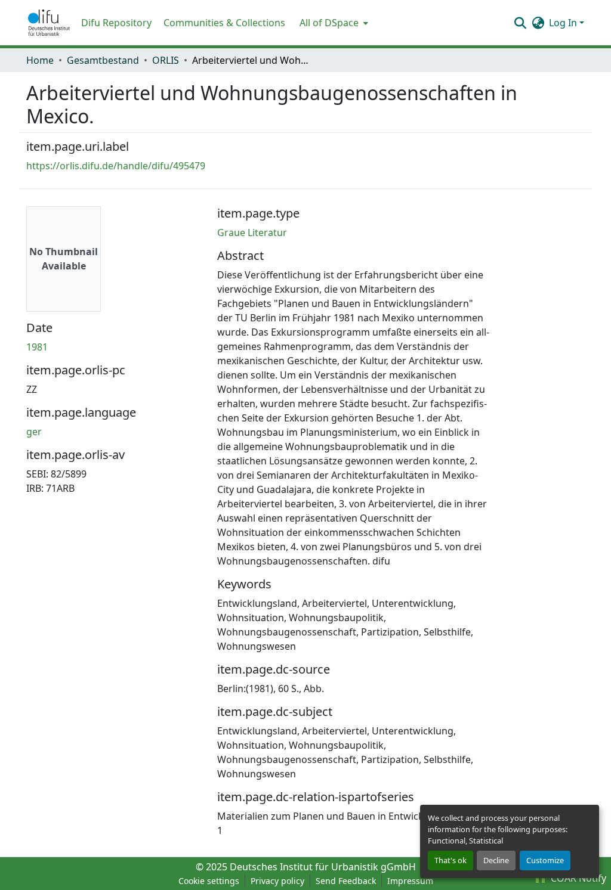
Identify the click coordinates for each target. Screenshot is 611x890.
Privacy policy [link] (277, 880)
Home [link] (40, 60)
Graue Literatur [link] (252, 232)
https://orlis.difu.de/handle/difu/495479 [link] (115, 165)
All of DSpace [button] (329, 22)
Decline (496, 860)
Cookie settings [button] (208, 880)
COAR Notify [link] (577, 878)
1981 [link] (37, 346)
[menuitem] (332, 23)
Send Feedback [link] (346, 880)
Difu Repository (116, 22)
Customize (545, 860)
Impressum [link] (410, 880)
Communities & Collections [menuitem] (224, 22)
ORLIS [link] (165, 60)
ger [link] (34, 431)
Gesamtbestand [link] (103, 60)
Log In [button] (564, 22)
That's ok (450, 860)
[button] (49, 23)
